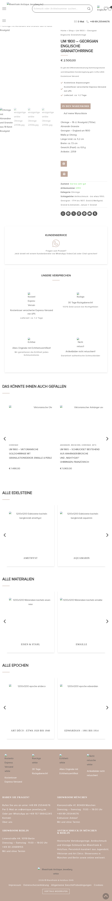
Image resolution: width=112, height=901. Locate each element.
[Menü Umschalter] (4, 21)
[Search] (89, 9)
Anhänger (14, 445)
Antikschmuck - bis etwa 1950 (89, 196)
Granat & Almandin (70, 205)
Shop (71, 30)
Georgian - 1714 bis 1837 (73, 201)
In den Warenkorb (75, 106)
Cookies (98, 885)
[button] (74, 113)
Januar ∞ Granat (89, 205)
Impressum (15, 885)
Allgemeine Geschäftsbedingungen (71, 885)
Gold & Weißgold (94, 201)
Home (63, 30)
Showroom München (72, 797)
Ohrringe (75, 192)
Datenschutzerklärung (36, 885)
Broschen (24, 445)
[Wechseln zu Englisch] (99, 8)
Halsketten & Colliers (71, 445)
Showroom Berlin (15, 830)
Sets (43, 445)
